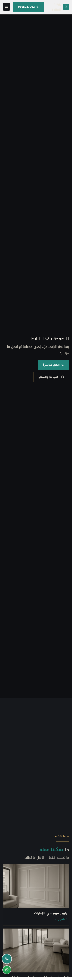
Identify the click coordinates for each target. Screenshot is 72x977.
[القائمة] (6, 7)
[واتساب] (7, 970)
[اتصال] (6, 958)
